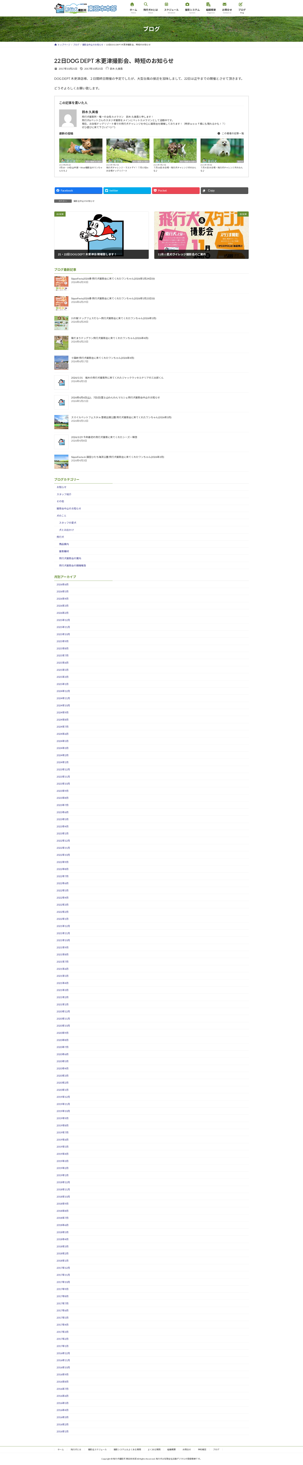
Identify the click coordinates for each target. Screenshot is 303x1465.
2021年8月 (63, 954)
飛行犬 (240, 161)
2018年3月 (63, 1246)
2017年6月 (63, 1310)
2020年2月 (63, 1082)
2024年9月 (63, 712)
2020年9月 (63, 1032)
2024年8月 (63, 719)
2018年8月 (63, 1210)
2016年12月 (63, 1353)
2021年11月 (63, 933)
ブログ (216, 1449)
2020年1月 (63, 1089)
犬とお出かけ (66, 529)
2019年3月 (63, 1161)
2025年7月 (63, 655)
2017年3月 (63, 1331)
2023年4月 (63, 826)
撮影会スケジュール (97, 1449)
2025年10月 (63, 634)
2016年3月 (63, 1417)
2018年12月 (63, 1182)
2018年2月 (63, 1253)
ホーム (61, 1449)
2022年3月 (63, 904)
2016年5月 (63, 1403)
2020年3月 (63, 1075)
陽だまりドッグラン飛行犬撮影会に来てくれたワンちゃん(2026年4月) (109, 338)
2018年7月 (63, 1218)
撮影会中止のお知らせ (84, 201)
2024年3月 (63, 748)
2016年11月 (63, 1360)
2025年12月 (63, 620)
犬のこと (61, 515)
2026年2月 (63, 612)
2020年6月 (63, 1054)
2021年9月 (63, 947)
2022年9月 (63, 862)
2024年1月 (63, 762)
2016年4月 (63, 1410)
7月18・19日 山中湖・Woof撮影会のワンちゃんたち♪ (80, 169)
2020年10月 (63, 1025)
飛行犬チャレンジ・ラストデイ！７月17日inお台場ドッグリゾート (127, 169)
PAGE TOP (293, 1417)
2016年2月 (63, 1424)
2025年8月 (63, 648)
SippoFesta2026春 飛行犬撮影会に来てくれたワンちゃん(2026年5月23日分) (113, 298)
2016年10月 (63, 1367)
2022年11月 (63, 847)
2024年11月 (63, 698)
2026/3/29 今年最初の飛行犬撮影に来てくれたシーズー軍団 (104, 437)
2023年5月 (63, 819)
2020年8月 (63, 1040)
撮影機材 (64, 551)
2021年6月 (63, 968)
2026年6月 (63, 584)
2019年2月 (63, 1168)
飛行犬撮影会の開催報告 (72, 565)
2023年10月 (63, 783)
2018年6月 (63, 1225)
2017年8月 (63, 1296)
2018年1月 (63, 1260)
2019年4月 (63, 1153)
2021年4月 (63, 983)
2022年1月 (63, 919)
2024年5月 (63, 741)
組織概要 (171, 1449)
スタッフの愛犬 (67, 522)
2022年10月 (63, 854)
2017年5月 (63, 1317)
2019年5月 (63, 1146)
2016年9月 (63, 1374)
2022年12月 (63, 840)
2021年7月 (63, 961)
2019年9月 (63, 1118)
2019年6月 (63, 1139)
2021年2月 (63, 997)
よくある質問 (154, 1449)
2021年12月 (63, 926)
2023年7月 (63, 805)
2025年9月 (63, 641)
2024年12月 (63, 691)
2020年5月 (63, 1061)
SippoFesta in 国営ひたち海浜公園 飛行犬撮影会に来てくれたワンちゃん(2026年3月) (117, 457)
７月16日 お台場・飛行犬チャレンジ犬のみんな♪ (174, 169)
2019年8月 (63, 1125)
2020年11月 (63, 1018)
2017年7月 (63, 1303)
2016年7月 (63, 1388)
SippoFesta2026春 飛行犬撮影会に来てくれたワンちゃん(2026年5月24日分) (113, 278)
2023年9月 (63, 790)
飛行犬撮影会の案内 (94, 161)
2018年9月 (63, 1203)
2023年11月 (63, 776)
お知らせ (61, 487)
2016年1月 (63, 1431)
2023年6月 (63, 812)
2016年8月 (63, 1381)
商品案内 (64, 544)
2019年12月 (63, 1097)
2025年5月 (63, 669)
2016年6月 (63, 1396)
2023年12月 (63, 769)
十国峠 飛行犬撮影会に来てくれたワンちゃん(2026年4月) (102, 358)
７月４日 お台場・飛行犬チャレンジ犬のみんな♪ (221, 169)
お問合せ (187, 1449)
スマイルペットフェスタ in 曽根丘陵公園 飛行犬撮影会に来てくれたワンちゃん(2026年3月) (121, 417)
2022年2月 (63, 911)
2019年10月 (63, 1111)
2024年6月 (63, 733)
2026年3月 (63, 605)
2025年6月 (63, 662)
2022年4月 (63, 897)
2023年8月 (63, 798)
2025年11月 (63, 627)
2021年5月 (63, 976)
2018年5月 (63, 1232)
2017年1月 (63, 1346)
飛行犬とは (76, 1449)
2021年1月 (63, 1004)
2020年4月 (63, 1068)
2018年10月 (63, 1196)
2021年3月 (63, 990)
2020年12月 (63, 1011)
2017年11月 (63, 1274)
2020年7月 (63, 1047)
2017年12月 (63, 1267)
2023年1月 (63, 833)
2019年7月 (63, 1132)
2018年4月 (63, 1239)
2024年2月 (63, 755)
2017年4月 (63, 1324)
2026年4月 (63, 598)
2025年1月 (63, 684)
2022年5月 (63, 890)
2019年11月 (63, 1104)
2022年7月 (63, 876)
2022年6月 (63, 883)
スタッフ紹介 (64, 494)
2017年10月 (63, 1282)
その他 (60, 501)
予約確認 (202, 1449)
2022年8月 (63, 869)
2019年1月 (63, 1175)
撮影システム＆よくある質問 (127, 1449)
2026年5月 (63, 591)
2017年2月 (63, 1339)
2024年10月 (63, 705)
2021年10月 (63, 940)
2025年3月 (63, 677)
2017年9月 (63, 1289)
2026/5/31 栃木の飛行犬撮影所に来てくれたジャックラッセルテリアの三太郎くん (117, 377)
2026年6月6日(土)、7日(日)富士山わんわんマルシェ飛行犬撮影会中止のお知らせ (115, 397)
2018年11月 (63, 1189)
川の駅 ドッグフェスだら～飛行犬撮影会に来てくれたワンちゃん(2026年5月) (113, 318)
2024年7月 (63, 726)
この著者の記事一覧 (232, 133)
